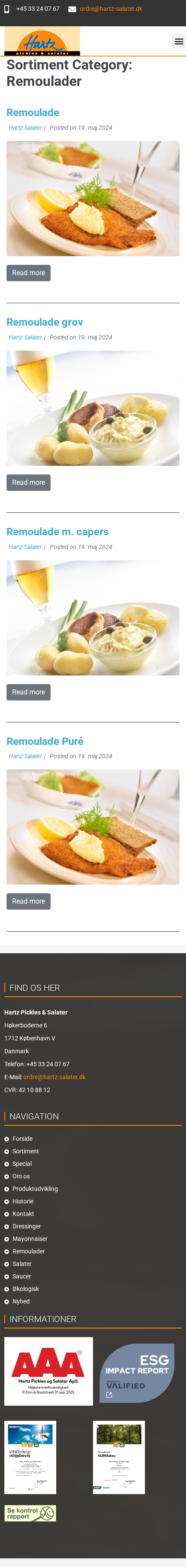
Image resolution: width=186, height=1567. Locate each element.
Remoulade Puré (44, 741)
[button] (179, 41)
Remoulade (32, 113)
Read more (28, 273)
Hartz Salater (25, 127)
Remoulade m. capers (57, 532)
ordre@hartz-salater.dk (54, 1077)
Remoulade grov (44, 322)
